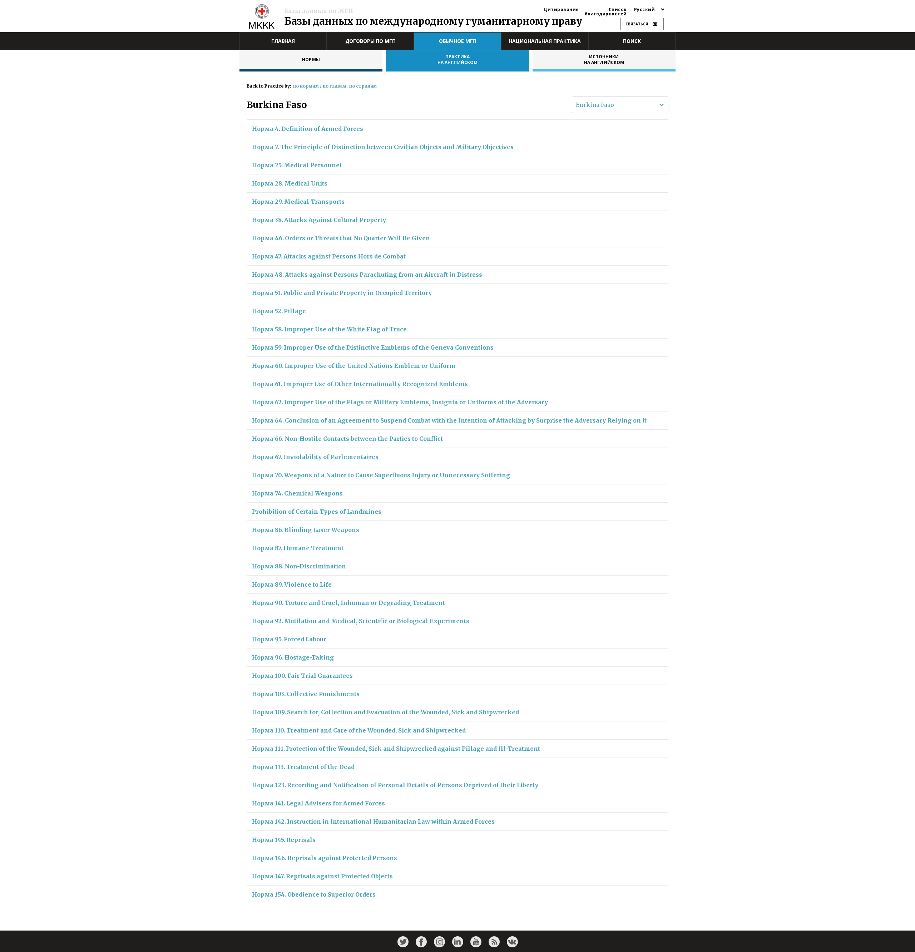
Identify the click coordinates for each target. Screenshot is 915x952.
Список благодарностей (606, 12)
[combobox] (576, 104)
